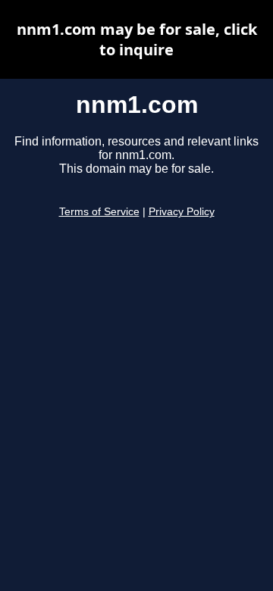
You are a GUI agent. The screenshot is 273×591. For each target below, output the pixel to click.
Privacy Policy (182, 211)
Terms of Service (99, 211)
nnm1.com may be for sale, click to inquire (137, 39)
